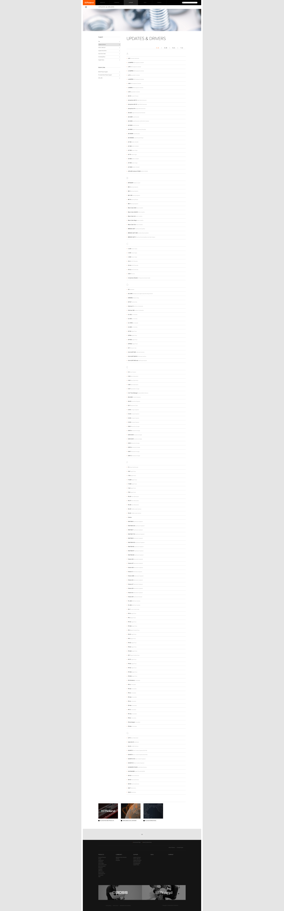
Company (159, 2)
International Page (137, 842)
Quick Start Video (102, 53)
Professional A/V (101, 873)
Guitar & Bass (101, 863)
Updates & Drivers (102, 44)
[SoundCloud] (110, 848)
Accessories (100, 875)
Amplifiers (100, 869)
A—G (157, 48)
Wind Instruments (101, 866)
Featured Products (102, 857)
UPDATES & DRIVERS (106, 7)
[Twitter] (102, 848)
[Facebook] (99, 848)
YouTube (117, 858)
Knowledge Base (101, 56)
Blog (145, 2)
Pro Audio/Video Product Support (105, 75)
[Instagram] (108, 848)
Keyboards (100, 861)
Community (116, 2)
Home (86, 7)
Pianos (99, 858)
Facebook (118, 860)
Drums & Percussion (102, 864)
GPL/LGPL (100, 78)
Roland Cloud (101, 872)
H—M (165, 48)
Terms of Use (115, 905)
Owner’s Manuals (101, 47)
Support (131, 2)
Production (100, 867)
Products (101, 854)
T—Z (182, 48)
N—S (173, 48)
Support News (101, 60)
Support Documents (102, 50)
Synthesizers (101, 860)
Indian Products (172, 847)
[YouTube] (105, 848)
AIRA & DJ (100, 870)
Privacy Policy (108, 905)
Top (99, 41)
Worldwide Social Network (121, 857)
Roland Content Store (147, 842)
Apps (99, 876)
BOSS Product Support (103, 71)
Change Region (180, 847)
